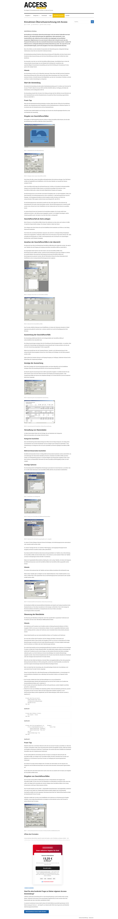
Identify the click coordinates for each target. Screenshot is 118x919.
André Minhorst (35, 24)
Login (50, 15)
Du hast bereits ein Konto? (48, 881)
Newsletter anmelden (59, 15)
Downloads (44, 15)
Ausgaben (27, 15)
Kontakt (67, 15)
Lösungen (49, 24)
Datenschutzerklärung (83, 917)
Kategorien (35, 15)
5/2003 (44, 24)
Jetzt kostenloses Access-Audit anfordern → (36, 911)
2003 (42, 24)
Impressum (91, 917)
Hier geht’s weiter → (47, 868)
